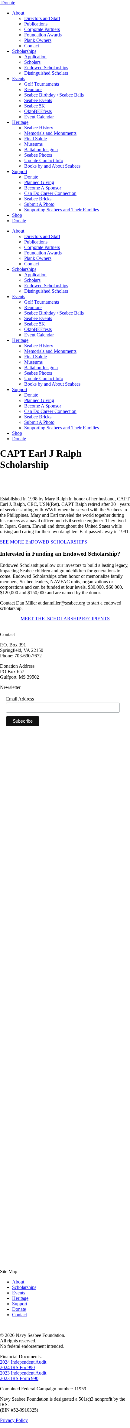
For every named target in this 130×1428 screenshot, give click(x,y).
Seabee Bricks (37, 198)
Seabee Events (38, 100)
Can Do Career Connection (50, 193)
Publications (35, 23)
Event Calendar (39, 116)
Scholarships (24, 51)
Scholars (32, 62)
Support (19, 171)
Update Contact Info (43, 160)
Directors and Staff (42, 18)
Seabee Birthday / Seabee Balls (54, 94)
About (18, 12)
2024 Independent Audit (23, 1362)
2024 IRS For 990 (17, 1367)
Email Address (20, 698)
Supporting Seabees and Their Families (61, 209)
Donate (8, 2)
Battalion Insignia (41, 149)
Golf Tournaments (41, 84)
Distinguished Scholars (46, 73)
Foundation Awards (43, 34)
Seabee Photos (38, 155)
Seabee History (38, 127)
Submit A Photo (39, 204)
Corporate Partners (42, 29)
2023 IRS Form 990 (19, 1378)
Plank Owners (37, 40)
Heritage (20, 122)
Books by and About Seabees (52, 166)
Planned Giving (39, 182)
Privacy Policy (14, 1420)
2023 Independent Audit (23, 1372)
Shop (17, 215)
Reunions (33, 89)
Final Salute (35, 138)
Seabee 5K (34, 105)
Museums (33, 144)
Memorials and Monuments (50, 133)
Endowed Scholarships (46, 67)
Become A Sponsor (42, 187)
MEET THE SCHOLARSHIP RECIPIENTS (65, 618)
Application (35, 56)
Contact (31, 45)
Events (18, 78)
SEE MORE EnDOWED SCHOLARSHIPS (44, 541)
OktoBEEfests (38, 111)
